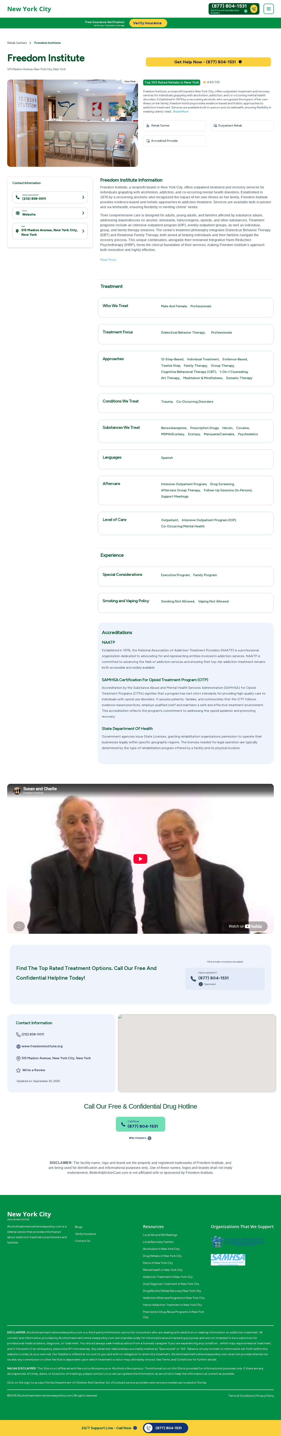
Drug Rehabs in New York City (162, 1256)
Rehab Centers (17, 43)
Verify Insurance (85, 1234)
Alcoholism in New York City (161, 1249)
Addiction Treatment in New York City (168, 1277)
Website (29, 214)
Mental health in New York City (162, 1270)
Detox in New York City (158, 1263)
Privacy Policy (265, 1396)
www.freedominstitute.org (42, 1046)
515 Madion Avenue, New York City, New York (49, 232)
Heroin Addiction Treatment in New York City (172, 1305)
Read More (181, 111)
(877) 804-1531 (229, 6)
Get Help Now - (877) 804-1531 (205, 61)
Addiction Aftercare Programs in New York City (173, 1298)
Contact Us (82, 1241)
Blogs (78, 1227)
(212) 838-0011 (34, 199)
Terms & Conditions (241, 1396)
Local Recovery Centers (158, 1242)
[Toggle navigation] (269, 9)
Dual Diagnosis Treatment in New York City (171, 1284)
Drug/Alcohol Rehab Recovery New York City (172, 1291)
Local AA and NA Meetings (160, 1235)
